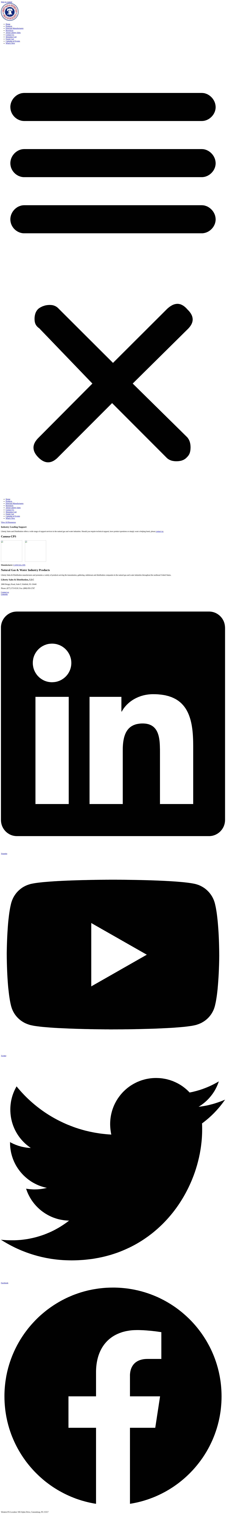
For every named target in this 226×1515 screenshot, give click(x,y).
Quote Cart (10, 39)
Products (9, 26)
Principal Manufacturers (14, 28)
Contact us (5, 592)
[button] (113, 271)
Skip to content (6, 2)
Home (8, 24)
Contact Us (10, 35)
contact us (159, 531)
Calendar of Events (13, 41)
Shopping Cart (11, 37)
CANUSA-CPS (19, 565)
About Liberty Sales (13, 33)
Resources (9, 30)
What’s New (10, 43)
